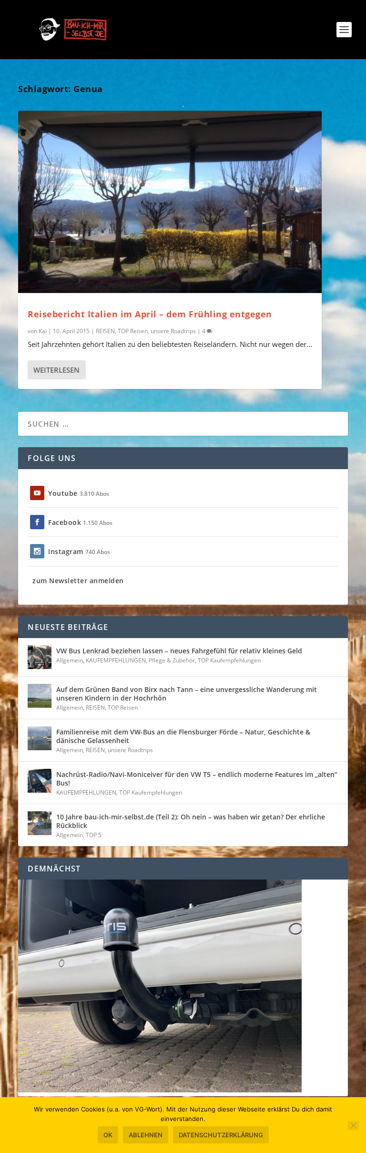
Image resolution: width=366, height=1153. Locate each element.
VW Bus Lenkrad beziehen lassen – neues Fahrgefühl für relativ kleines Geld (179, 650)
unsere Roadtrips (173, 331)
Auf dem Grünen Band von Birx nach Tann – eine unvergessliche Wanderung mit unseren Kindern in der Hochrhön (186, 693)
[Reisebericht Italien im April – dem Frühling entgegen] (170, 202)
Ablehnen (146, 1135)
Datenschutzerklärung (221, 1135)
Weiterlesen (56, 370)
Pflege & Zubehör (172, 660)
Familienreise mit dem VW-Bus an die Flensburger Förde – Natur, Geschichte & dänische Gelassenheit (183, 736)
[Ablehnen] (353, 1125)
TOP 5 (94, 835)
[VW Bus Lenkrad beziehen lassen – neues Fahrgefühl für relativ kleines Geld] (39, 657)
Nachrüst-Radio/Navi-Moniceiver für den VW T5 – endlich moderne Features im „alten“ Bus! (196, 778)
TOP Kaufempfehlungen (229, 660)
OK (107, 1135)
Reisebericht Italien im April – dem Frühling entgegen (150, 314)
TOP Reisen (133, 331)
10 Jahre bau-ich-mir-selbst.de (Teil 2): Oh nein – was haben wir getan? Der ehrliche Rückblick (190, 821)
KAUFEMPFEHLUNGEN (116, 660)
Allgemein (69, 660)
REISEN (105, 331)
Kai (43, 331)
